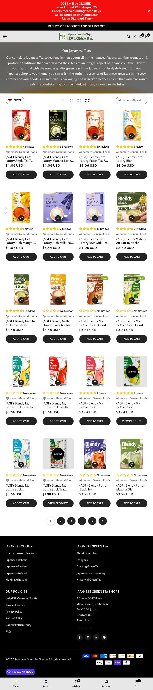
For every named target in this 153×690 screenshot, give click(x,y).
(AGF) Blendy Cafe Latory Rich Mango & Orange (21, 241)
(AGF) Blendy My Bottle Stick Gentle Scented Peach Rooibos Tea (55, 405)
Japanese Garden (16, 566)
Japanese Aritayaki (17, 573)
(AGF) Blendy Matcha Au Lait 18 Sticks (131, 241)
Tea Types (82, 560)
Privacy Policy (14, 611)
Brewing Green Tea (87, 566)
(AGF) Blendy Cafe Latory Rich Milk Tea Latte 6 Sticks (93, 241)
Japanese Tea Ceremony (90, 573)
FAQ (8, 631)
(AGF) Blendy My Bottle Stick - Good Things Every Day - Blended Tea (92, 323)
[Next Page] (103, 521)
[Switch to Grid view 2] (71, 100)
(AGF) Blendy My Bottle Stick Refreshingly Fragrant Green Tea (131, 405)
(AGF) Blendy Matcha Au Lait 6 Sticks (21, 323)
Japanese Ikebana (16, 560)
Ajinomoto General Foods (21, 152)
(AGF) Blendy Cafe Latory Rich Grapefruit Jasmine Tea (129, 159)
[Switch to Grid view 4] (87, 100)
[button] (21, 136)
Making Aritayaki (16, 579)
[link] (84, 628)
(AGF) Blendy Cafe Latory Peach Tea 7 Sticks (92, 159)
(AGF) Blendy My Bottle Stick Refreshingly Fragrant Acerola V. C (94, 405)
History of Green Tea (88, 579)
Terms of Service (15, 605)
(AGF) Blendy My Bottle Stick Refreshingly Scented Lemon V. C (20, 487)
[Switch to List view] (64, 100)
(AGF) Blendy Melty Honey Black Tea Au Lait (56, 323)
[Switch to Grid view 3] (79, 100)
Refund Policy (14, 618)
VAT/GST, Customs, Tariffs (21, 598)
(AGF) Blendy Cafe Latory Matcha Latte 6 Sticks (58, 159)
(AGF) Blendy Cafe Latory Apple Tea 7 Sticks (18, 159)
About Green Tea (86, 553)
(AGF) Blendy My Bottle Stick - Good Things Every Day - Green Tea (129, 323)
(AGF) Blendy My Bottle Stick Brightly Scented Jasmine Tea (20, 405)
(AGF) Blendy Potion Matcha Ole (130, 487)
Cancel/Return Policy (18, 625)
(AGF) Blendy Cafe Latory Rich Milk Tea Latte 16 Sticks (57, 241)
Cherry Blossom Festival (20, 553)
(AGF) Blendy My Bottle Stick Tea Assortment (54, 487)
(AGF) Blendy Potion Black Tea (93, 487)
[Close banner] (149, 11)
